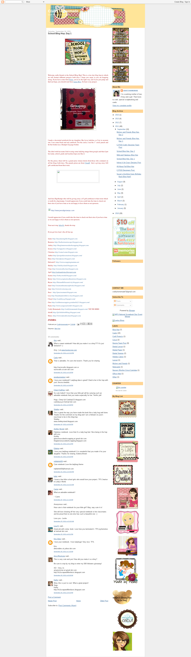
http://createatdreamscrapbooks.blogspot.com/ (68, 285)
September (121, 129)
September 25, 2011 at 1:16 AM (63, 499)
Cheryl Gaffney (59, 390)
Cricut (115, 340)
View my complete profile (122, 106)
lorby (55, 476)
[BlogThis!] (84, 323)
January (120, 208)
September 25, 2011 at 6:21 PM (63, 534)
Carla (56, 358)
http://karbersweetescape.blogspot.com (68, 242)
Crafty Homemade (63, 11)
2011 (117, 126)
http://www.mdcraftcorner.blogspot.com (67, 316)
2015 (117, 115)
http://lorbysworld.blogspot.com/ (65, 275)
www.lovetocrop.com (69, 350)
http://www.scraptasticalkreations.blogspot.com (69, 279)
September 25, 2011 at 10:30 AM (64, 521)
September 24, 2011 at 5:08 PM (63, 405)
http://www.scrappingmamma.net (67, 262)
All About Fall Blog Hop (125, 166)
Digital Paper (117, 350)
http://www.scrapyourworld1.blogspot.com (67, 305)
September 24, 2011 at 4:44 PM (63, 385)
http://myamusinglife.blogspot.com (64, 238)
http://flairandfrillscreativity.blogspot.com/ (68, 282)
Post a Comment (54, 597)
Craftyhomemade (130, 90)
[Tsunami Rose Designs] (121, 44)
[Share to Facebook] (88, 323)
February (120, 204)
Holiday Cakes (118, 357)
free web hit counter (121, 390)
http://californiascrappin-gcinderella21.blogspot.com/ (71, 302)
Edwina (56, 448)
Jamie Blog (77, 82)
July (119, 185)
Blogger (132, 311)
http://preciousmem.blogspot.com (65, 292)
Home (78, 601)
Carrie (56, 489)
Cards (115, 333)
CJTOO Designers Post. (126, 170)
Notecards (116, 367)
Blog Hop (57, 328)
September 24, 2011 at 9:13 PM (63, 444)
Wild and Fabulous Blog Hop (127, 155)
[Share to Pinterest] (91, 323)
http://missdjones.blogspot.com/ (63, 259)
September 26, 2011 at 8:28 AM (63, 575)
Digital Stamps (118, 353)
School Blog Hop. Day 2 (126, 151)
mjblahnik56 (58, 461)
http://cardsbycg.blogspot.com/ (64, 299)
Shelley (56, 409)
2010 (117, 213)
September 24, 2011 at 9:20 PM (63, 456)
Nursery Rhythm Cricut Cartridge (125, 370)
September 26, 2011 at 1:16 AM (63, 551)
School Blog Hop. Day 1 (126, 159)
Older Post (104, 601)
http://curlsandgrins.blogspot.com (64, 272)
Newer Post (52, 601)
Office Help (117, 374)
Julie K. (61, 225)
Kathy (56, 580)
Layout (115, 360)
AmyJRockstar (59, 556)
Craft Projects (118, 336)
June (119, 189)
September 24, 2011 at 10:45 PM (64, 471)
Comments (120, 305)
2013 (117, 119)
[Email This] (81, 323)
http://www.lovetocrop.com (61, 289)
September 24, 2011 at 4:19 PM (63, 372)
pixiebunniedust (59, 377)
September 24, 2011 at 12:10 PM (64, 353)
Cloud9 (87, 163)
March (120, 201)
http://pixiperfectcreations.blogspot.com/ (67, 255)
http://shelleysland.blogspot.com (65, 265)
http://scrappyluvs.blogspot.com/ (65, 248)
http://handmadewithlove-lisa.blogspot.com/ (67, 295)
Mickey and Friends (120, 363)
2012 (117, 122)
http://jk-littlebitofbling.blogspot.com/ (66, 312)
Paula (71, 79)
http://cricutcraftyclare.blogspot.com (65, 269)
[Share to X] (86, 323)
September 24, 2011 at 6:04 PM (63, 424)
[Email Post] (78, 324)
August (120, 182)
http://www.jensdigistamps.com (62, 210)
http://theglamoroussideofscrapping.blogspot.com (71, 245)
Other (115, 377)
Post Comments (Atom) (67, 606)
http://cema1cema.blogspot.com (66, 252)
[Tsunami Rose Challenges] (121, 63)
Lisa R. (56, 526)
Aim (55, 340)
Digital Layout (118, 347)
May (119, 193)
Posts (118, 301)
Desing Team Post (119, 343)
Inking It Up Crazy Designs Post (129, 163)
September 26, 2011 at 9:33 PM (63, 592)
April (119, 197)
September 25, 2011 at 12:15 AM (64, 484)
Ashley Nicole (59, 429)
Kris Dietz (57, 539)
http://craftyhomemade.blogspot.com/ (74, 309)
